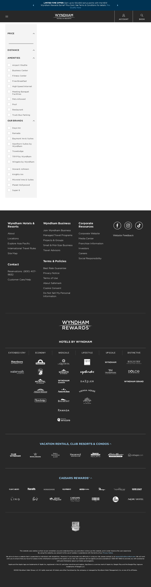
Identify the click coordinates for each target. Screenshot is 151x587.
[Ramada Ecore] (64, 420)
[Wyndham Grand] (134, 382)
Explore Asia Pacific (19, 243)
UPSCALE (111, 353)
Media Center (86, 238)
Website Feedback (123, 235)
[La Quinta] (64, 363)
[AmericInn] (64, 391)
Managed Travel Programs (58, 235)
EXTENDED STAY (17, 353)
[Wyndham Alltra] (87, 401)
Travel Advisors (51, 250)
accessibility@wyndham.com (126, 556)
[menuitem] (7, 16)
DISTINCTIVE (134, 353)
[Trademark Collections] (111, 372)
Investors (84, 248)
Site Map (12, 253)
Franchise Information (91, 243)
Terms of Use (50, 278)
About (11, 233)
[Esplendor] (87, 372)
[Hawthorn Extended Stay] (17, 363)
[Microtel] (40, 382)
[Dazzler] (87, 382)
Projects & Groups (53, 240)
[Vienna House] (87, 391)
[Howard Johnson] (40, 391)
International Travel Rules (22, 248)
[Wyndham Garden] (64, 382)
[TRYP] (87, 363)
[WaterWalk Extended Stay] (17, 372)
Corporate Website (89, 233)
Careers (83, 253)
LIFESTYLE (87, 353)
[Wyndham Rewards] (75, 325)
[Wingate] (64, 372)
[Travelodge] (40, 401)
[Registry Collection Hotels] (134, 363)
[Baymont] (64, 401)
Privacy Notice (51, 273)
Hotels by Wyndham (75, 341)
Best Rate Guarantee (54, 268)
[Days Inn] (40, 363)
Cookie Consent (52, 288)
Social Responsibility (90, 258)
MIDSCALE (64, 353)
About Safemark (52, 283)
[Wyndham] (111, 363)
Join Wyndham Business (57, 230)
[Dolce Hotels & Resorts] (134, 372)
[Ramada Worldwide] (64, 411)
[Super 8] (40, 372)
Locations (13, 238)
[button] (33, 5)
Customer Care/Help (19, 279)
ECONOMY (40, 353)
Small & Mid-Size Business (58, 245)
